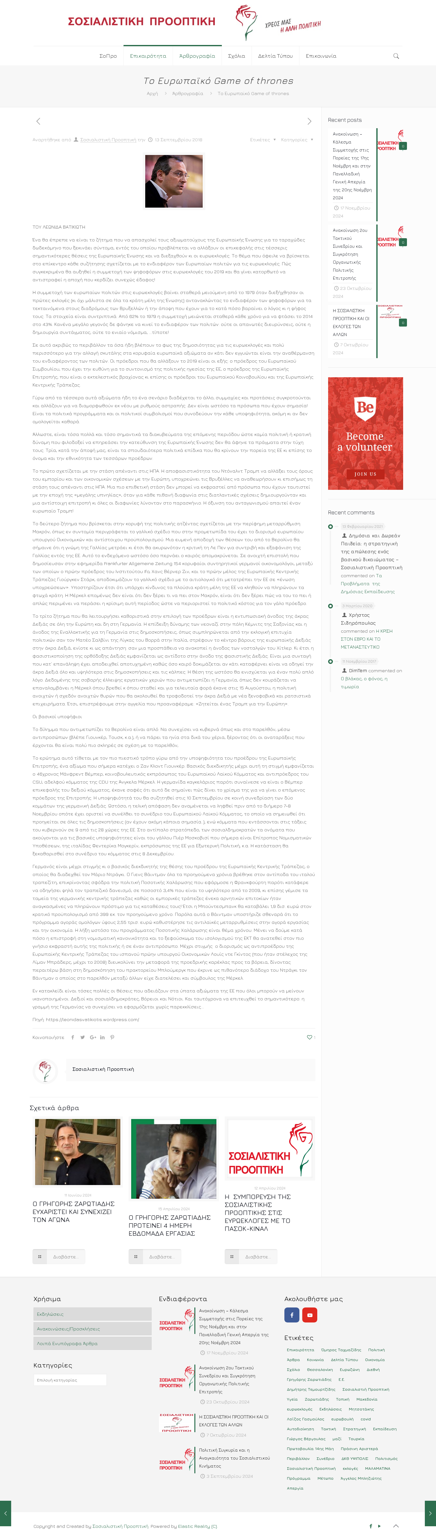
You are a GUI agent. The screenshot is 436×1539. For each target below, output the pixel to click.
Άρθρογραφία (187, 93)
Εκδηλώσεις (50, 1314)
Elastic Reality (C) (197, 1526)
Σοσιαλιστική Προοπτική (108, 139)
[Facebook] (291, 1314)
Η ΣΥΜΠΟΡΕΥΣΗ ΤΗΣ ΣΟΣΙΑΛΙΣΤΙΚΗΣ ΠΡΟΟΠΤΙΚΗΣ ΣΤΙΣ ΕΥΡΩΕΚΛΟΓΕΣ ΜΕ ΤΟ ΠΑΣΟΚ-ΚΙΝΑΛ (258, 1213)
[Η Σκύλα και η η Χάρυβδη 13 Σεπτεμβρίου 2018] (430, 1513)
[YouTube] (309, 1314)
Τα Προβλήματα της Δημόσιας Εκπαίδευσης (368, 583)
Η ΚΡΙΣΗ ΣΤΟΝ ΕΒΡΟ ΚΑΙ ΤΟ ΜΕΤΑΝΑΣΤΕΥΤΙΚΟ (367, 639)
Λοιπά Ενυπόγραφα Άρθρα (67, 1343)
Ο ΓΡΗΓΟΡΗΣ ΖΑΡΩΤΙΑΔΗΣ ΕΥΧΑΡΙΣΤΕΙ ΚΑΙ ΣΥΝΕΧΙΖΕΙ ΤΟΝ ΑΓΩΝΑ (74, 1212)
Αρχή (152, 93)
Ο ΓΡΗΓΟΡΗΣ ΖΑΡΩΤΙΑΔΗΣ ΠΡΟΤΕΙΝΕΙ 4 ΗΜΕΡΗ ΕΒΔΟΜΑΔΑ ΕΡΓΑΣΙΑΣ (170, 1225)
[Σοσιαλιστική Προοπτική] (218, 23)
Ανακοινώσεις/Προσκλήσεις (68, 1328)
